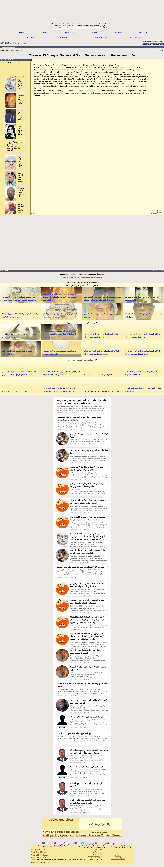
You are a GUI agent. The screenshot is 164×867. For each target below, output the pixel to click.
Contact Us (118, 857)
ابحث (74, 23)
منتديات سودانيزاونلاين (56, 23)
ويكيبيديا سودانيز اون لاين (95, 856)
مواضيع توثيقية (90, 23)
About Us (118, 856)
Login (12, 42)
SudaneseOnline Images (38, 852)
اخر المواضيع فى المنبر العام (60, 835)
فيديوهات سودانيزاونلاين (95, 854)
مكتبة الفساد (67, 23)
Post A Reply (4, 270)
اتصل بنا (75, 25)
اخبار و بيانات (81, 23)
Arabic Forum (159, 211)
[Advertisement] (82, 11)
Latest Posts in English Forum (100, 835)
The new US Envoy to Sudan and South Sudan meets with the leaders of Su (52, 60)
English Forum (95, 25)
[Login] (153, 45)
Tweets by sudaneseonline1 (15, 77)
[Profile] (160, 45)
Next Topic (160, 49)
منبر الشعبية (99, 23)
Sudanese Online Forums (38, 857)
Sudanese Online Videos (38, 854)
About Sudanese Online (118, 859)
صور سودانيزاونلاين (97, 852)
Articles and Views (84, 25)
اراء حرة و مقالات (109, 23)
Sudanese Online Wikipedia (39, 855)
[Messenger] (145, 45)
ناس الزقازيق (104, 25)
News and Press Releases (63, 25)
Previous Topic (152, 49)
